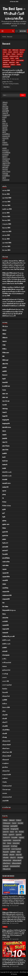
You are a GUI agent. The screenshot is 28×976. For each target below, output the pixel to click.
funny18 (4, 412)
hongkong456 (6, 423)
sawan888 (5, 580)
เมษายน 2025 (6, 235)
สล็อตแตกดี (5, 759)
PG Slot (8, 54)
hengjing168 (6, 115)
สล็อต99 (4, 733)
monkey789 (5, 487)
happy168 (5, 113)
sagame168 (5, 573)
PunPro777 (19, 54)
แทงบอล (4, 793)
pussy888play (6, 152)
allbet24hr (5, 106)
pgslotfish (5, 535)
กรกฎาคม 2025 (6, 224)
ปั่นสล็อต (4, 689)
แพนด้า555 (5, 801)
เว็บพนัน (18, 64)
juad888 (4, 453)
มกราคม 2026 (6, 202)
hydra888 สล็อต (6, 427)
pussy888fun (6, 134)
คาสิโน (17, 58)
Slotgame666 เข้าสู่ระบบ (9, 610)
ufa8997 (4, 647)
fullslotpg (5, 173)
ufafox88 (4, 651)
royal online (5, 565)
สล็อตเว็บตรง (5, 748)
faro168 (4, 405)
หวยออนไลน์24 (6, 774)
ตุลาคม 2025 (5, 213)
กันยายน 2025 (6, 216)
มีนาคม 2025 (6, 239)
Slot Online (6, 58)
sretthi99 (5, 621)
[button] (2, 31)
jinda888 (4, 438)
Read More (7, 87)
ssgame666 (5, 625)
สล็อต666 (5, 857)
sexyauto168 (6, 136)
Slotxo (12, 58)
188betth (5, 102)
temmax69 (5, 144)
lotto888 (4, 479)
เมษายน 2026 (6, 190)
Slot (21, 56)
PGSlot (13, 54)
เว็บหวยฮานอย (6, 789)
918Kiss (5, 50)
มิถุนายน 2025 (6, 228)
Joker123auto (6, 171)
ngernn (21, 52)
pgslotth (4, 127)
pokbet (4, 539)
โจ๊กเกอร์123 (6, 869)
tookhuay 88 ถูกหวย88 (8, 636)
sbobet (4, 584)
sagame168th (6, 163)
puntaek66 (5, 154)
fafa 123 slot (5, 401)
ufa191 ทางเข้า (6, 640)
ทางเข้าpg (5, 674)
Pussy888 (5, 56)
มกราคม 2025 (6, 246)
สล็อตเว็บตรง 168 (7, 752)
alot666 (4, 148)
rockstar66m (5, 562)
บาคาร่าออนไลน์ (19, 60)
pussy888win (6, 175)
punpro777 (5, 150)
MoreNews (23, 972)
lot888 (4, 468)
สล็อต (17, 62)
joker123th (5, 450)
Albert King (6, 79)
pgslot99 (4, 130)
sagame (4, 569)
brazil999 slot (6, 386)
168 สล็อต (5, 326)
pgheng (4, 520)
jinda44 (4, 117)
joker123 (4, 123)
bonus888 (5, 108)
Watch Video (23, 31)
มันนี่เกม (4, 703)
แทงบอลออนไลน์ (7, 797)
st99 (3, 140)
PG (3, 54)
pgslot (4, 132)
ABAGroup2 (15, 50)
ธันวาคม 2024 (6, 250)
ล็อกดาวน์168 (6, 707)
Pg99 (3, 517)
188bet (4, 334)
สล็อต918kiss (6, 730)
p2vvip (4, 494)
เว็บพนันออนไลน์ (6, 66)
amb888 (4, 371)
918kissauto (5, 165)
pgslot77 (4, 156)
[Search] (13, 31)
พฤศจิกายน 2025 (7, 209)
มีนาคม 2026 (6, 194)
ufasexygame (5, 655)
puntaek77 (5, 550)
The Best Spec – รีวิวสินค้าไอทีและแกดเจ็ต (14, 13)
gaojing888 (5, 111)
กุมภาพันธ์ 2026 (6, 198)
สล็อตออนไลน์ (6, 64)
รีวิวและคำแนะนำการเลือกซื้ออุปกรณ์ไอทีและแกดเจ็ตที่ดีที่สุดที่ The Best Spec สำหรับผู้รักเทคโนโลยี (13, 73)
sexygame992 (6, 599)
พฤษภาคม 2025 (6, 231)
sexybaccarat (6, 158)
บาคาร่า (13, 60)
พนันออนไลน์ (11, 62)
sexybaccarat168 (14, 56)
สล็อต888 (5, 726)
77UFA (4, 345)
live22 (4, 457)
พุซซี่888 (4, 700)
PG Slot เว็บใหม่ (6, 506)
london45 (4, 464)
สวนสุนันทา (5, 763)
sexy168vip (5, 161)
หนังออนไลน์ (5, 771)
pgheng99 (5, 167)
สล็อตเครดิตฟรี (6, 745)
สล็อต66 (4, 718)
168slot (4, 330)
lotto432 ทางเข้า (7, 472)
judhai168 (5, 125)
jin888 (4, 121)
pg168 (4, 509)
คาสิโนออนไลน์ (6, 60)
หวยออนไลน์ (5, 179)
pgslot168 (5, 532)
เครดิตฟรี (5, 866)
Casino (4, 52)
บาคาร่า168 (5, 681)
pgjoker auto (5, 524)
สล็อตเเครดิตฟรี (6, 756)
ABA (10, 50)
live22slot (5, 169)
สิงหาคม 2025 (6, 220)
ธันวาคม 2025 (6, 205)
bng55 (4, 379)
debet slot (5, 394)
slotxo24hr (5, 138)
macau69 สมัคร (6, 483)
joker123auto (5, 446)
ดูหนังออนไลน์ (6, 670)
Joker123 (16, 52)
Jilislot (10, 52)
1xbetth (4, 104)
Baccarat (22, 50)
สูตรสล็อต (5, 767)
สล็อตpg (4, 737)
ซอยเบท (4, 666)
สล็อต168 (4, 715)
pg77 (3, 513)
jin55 (3, 119)
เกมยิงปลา (13, 64)
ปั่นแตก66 (5, 62)
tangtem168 (5, 629)
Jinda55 (4, 435)
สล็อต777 (4, 722)
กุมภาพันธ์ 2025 (6, 243)
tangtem (4, 142)
